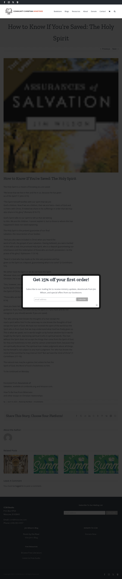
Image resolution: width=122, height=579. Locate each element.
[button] (114, 11)
